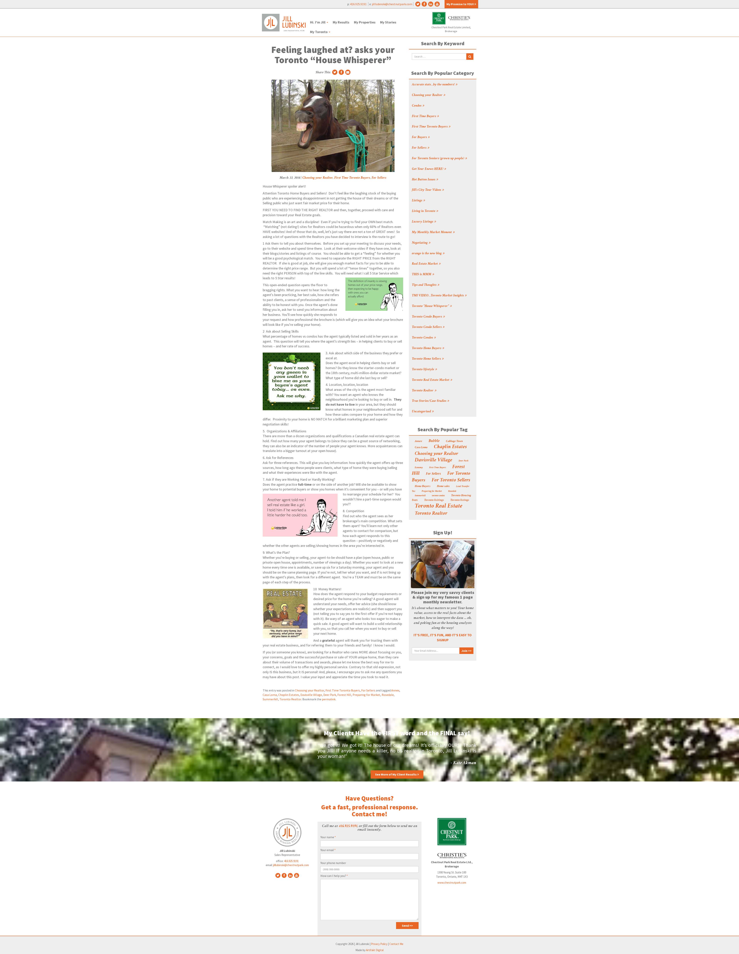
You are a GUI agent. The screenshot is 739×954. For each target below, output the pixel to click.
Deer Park (329, 695)
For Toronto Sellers (451, 480)
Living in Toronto (423, 211)
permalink (328, 699)
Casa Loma (270, 695)
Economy (419, 468)
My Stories (388, 22)
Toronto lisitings (434, 500)
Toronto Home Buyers (426, 348)
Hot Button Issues (423, 179)
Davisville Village (311, 695)
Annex (395, 690)
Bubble (434, 441)
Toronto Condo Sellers (427, 327)
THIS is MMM (421, 274)
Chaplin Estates (288, 695)
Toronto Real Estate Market (430, 380)
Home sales (443, 486)
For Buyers (419, 137)
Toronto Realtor (290, 699)
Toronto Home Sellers (426, 358)
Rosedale (388, 695)
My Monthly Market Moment (432, 232)
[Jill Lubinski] (284, 22)
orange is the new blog (427, 253)
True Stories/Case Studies (429, 401)
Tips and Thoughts (424, 285)
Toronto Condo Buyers (427, 316)
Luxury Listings (422, 221)
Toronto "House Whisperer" (430, 306)
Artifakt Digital (375, 950)
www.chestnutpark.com (451, 882)
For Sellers (379, 177)
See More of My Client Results (396, 774)
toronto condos (438, 496)
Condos (416, 105)
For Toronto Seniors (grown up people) (438, 158)
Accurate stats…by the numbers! (433, 84)
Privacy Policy (379, 944)
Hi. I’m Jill (318, 22)
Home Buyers (423, 486)
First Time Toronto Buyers (352, 177)
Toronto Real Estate (438, 506)
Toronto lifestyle (423, 369)
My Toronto (319, 32)
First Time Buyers (424, 116)
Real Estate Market (425, 263)
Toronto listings (459, 500)
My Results (341, 22)
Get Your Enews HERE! (427, 169)
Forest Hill (344, 695)
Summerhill (270, 699)
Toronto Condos (422, 337)
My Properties (364, 22)
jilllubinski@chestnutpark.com (392, 4)
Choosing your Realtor (317, 177)
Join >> (466, 651)
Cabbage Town (454, 441)
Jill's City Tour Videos (426, 190)
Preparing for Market (366, 695)
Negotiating (420, 242)
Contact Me (396, 944)
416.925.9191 (358, 4)
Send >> (407, 925)
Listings (417, 200)
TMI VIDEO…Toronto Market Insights (438, 295)
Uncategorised (421, 411)
